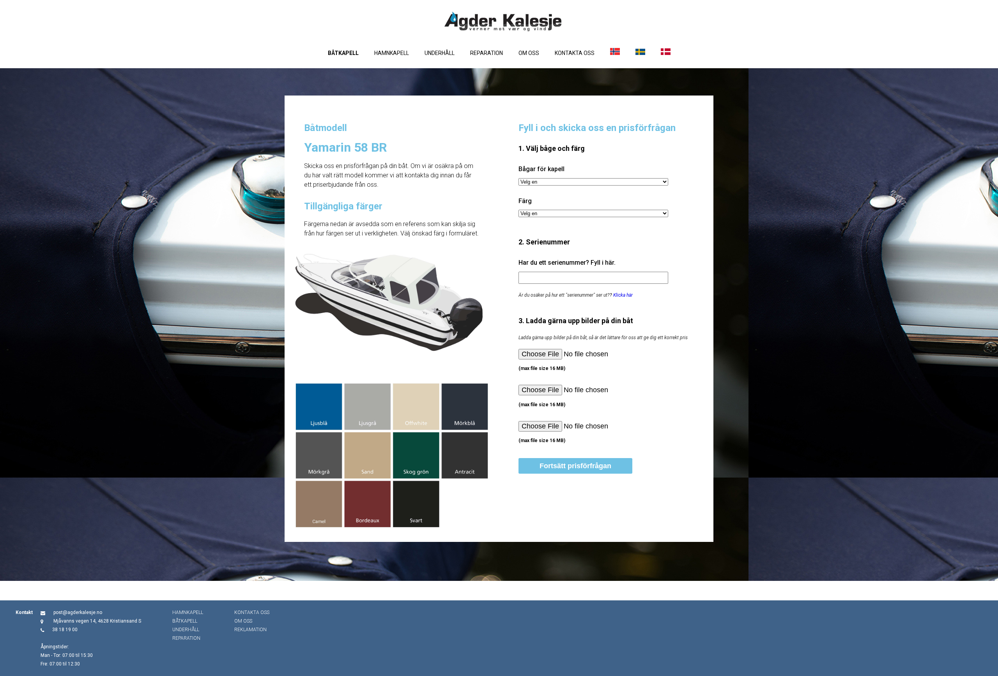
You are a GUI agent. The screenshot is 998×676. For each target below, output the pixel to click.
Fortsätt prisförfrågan (575, 466)
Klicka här (623, 295)
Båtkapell (343, 53)
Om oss (528, 53)
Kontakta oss (575, 53)
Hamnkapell (391, 53)
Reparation (486, 53)
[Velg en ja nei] (593, 182)
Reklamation (250, 629)
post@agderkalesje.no (77, 612)
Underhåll (440, 53)
